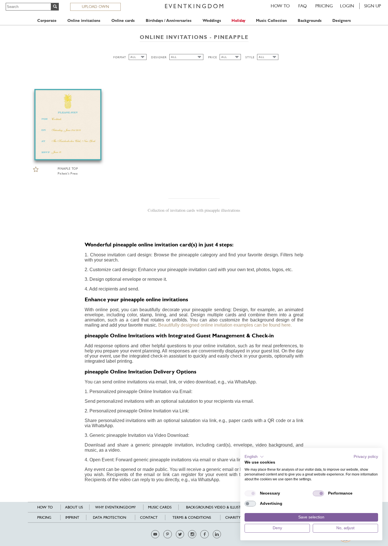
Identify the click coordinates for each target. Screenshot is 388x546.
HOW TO (280, 6)
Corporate (47, 20)
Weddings (212, 20)
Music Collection (271, 20)
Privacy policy (366, 456)
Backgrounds (310, 20)
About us (74, 507)
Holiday (238, 20)
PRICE (212, 57)
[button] (254, 456)
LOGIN (347, 6)
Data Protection (109, 517)
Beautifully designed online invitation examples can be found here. (225, 325)
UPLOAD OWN (95, 6)
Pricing (324, 6)
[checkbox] (250, 493)
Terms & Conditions (191, 517)
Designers (341, 20)
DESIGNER (159, 57)
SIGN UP (372, 6)
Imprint (72, 517)
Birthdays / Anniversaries (168, 20)
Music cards (160, 507)
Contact (149, 517)
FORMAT (119, 57)
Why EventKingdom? (115, 507)
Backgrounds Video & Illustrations (221, 507)
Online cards (123, 20)
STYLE (250, 57)
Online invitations (83, 20)
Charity (233, 517)
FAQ (302, 6)
